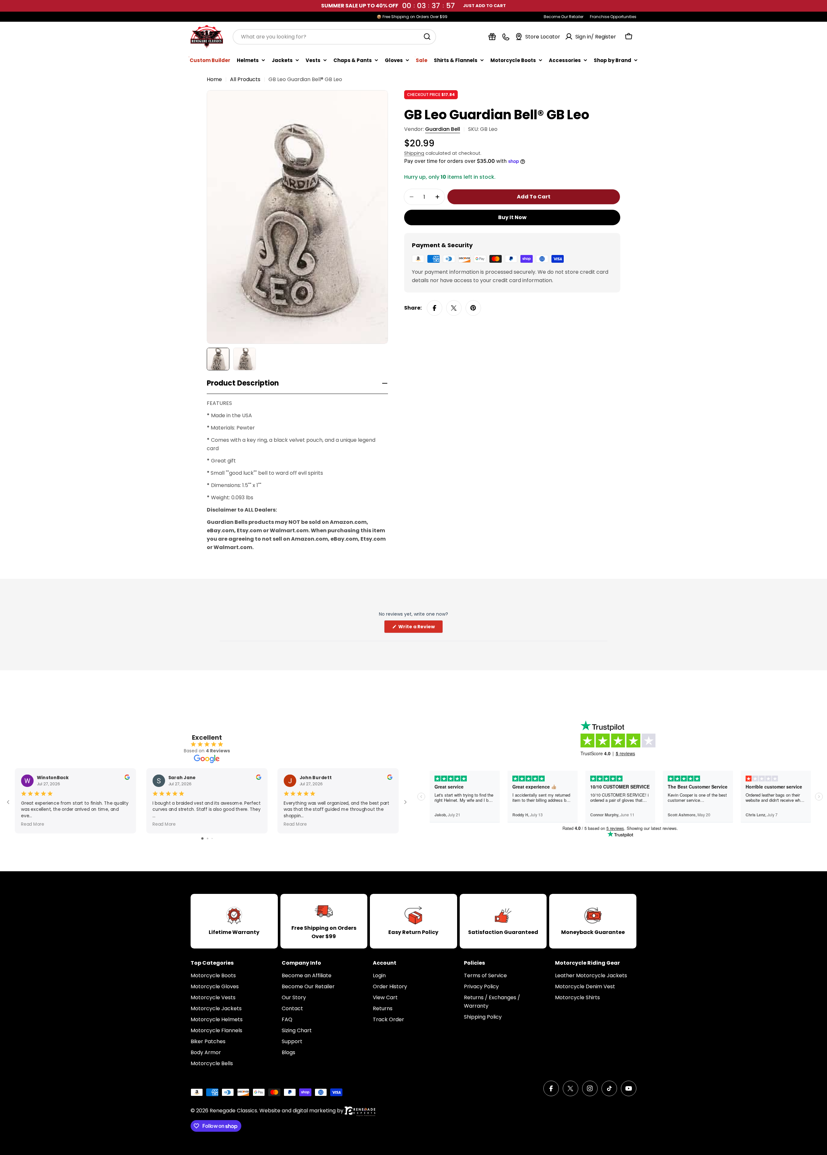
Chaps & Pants (352, 60)
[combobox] (334, 36)
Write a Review (420, 628)
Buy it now (512, 217)
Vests (313, 60)
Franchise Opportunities (613, 16)
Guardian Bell (442, 129)
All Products (245, 79)
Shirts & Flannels (455, 60)
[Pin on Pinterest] (473, 308)
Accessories (565, 60)
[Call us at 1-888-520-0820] (505, 36)
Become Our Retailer (563, 16)
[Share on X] (454, 308)
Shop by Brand (612, 60)
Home (214, 79)
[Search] (427, 36)
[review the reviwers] (127, 778)
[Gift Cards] (492, 36)
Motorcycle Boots (513, 60)
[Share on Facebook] (434, 308)
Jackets (282, 60)
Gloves (394, 60)
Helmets (248, 60)
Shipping (414, 153)
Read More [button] (32, 824)
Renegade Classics (233, 1110)
